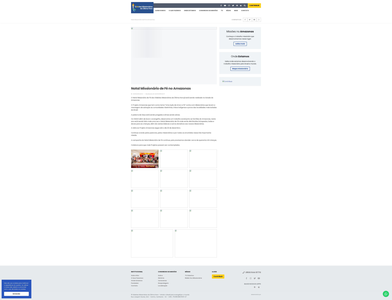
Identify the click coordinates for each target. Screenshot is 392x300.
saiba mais (240, 44)
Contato (245, 10)
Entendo (16, 294)
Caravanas (162, 281)
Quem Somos (160, 10)
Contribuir (254, 5)
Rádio (228, 10)
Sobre (160, 275)
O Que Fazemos (175, 10)
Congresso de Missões (208, 10)
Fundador (135, 283)
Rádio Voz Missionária (193, 278)
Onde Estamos (190, 10)
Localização (162, 286)
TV (222, 10)
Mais (236, 10)
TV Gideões (189, 275)
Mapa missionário (240, 68)
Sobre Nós (135, 275)
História (161, 278)
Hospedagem (163, 283)
